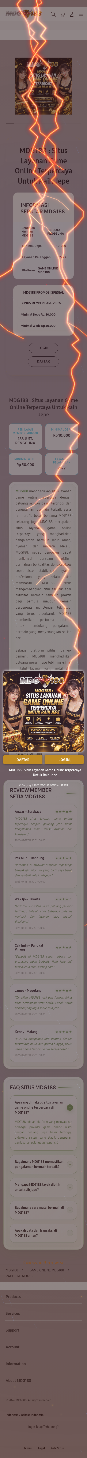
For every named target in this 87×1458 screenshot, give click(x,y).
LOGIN (64, 759)
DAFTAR (23, 759)
